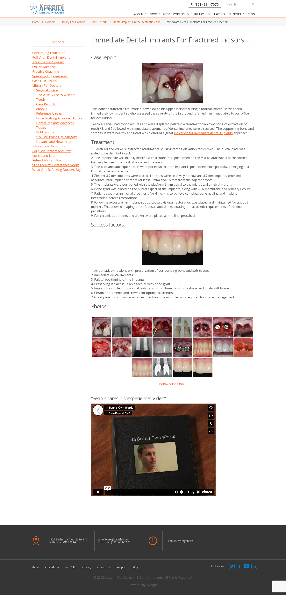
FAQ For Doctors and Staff (51, 151)
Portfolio (181, 14)
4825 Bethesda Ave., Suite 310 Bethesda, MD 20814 (68, 541)
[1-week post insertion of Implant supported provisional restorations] (202, 347)
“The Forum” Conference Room (55, 165)
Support (235, 14)
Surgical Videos (47, 90)
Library (198, 14)
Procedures (158, 14)
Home (36, 22)
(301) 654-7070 (206, 5)
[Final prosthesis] (202, 367)
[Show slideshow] (172, 384)
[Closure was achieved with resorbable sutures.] (122, 347)
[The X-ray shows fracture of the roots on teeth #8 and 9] (122, 327)
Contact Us (216, 14)
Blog (251, 14)
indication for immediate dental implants (203, 133)
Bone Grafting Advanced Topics (59, 118)
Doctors (50, 22)
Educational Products (48, 146)
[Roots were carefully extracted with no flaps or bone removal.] (162, 327)
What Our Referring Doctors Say (56, 169)
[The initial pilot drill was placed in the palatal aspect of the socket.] (202, 327)
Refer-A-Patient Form (48, 160)
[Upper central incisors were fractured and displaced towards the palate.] (172, 83)
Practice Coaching (45, 71)
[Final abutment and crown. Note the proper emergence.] (162, 367)
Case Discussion (44, 80)
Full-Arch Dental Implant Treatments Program (51, 59)
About (139, 14)
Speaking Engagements (50, 76)
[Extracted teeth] (182, 327)
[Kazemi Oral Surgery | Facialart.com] (47, 8)
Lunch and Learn (45, 155)
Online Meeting (44, 66)
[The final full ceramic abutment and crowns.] (142, 367)
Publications (45, 132)
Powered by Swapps (143, 585)
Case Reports (99, 22)
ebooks (41, 109)
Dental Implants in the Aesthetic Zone (137, 22)
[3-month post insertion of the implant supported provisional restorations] (223, 347)
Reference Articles (49, 113)
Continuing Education (48, 52)
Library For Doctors (73, 22)
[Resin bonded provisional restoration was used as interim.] (162, 347)
